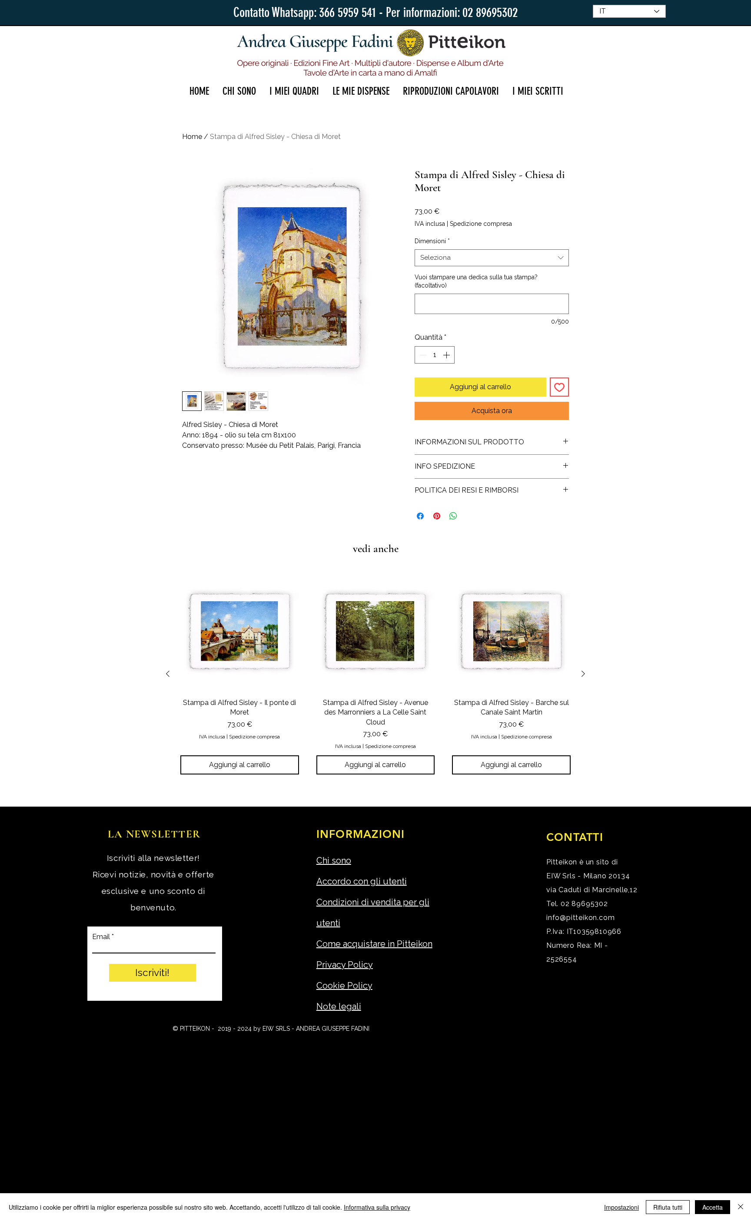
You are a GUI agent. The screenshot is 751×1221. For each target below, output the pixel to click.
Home (192, 136)
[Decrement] (422, 355)
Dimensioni (432, 241)
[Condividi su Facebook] (420, 516)
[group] (375, 673)
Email (101, 936)
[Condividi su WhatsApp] (453, 516)
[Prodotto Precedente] (168, 673)
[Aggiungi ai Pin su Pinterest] (437, 516)
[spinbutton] (434, 355)
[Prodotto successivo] (583, 673)
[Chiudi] (740, 1207)
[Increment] (447, 355)
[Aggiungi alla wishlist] (559, 387)
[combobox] (492, 257)
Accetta (712, 1207)
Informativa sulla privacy (377, 1207)
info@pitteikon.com (580, 917)
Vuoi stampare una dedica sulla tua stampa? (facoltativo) (476, 281)
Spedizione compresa (481, 223)
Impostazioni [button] (621, 1207)
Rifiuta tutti (667, 1207)
